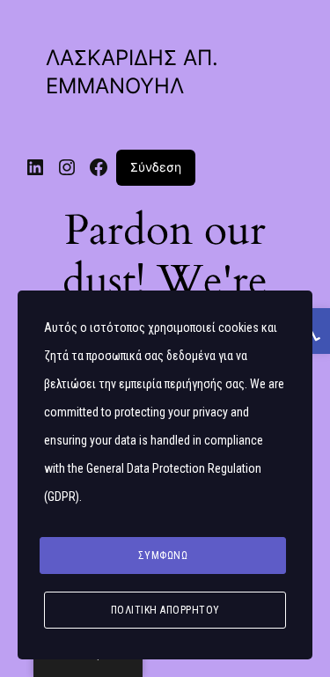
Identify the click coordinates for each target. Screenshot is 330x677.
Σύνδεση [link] (155, 166)
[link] (35, 167)
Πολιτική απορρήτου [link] (165, 610)
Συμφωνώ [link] (163, 555)
